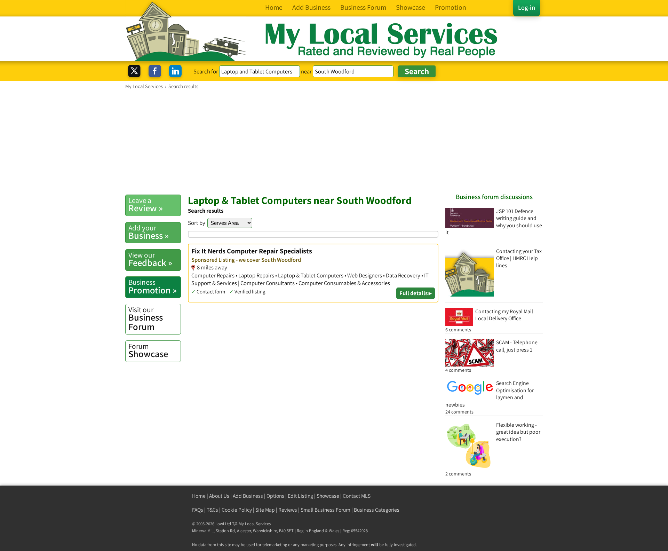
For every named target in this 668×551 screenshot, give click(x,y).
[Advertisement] (334, 141)
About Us (219, 496)
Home (199, 496)
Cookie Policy (237, 509)
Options (275, 496)
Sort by (196, 223)
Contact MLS (357, 496)
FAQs (197, 509)
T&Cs (212, 509)
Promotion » (152, 286)
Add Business (248, 496)
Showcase (148, 350)
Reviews (287, 509)
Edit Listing (300, 496)
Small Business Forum (325, 509)
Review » (145, 204)
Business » (148, 232)
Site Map (265, 509)
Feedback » (150, 259)
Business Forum (145, 319)
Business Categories (376, 509)
